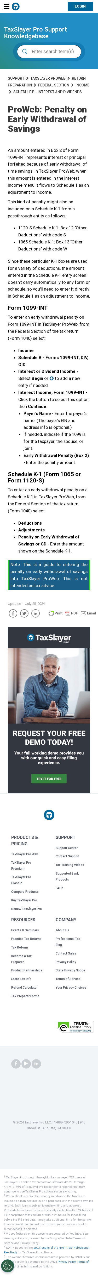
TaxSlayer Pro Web (24, 854)
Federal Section (53, 85)
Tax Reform (19, 947)
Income (82, 85)
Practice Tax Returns (26, 939)
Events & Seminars (25, 930)
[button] (41, 1028)
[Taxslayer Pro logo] (49, 815)
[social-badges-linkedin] (36, 1064)
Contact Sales (66, 953)
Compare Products (25, 892)
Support (16, 78)
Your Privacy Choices (71, 987)
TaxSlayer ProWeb (48, 78)
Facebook (13, 613)
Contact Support (67, 856)
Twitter (24, 613)
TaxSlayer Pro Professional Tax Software (16, 6)
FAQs (60, 888)
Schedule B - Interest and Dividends (47, 92)
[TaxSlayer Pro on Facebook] (16, 1064)
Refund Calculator (24, 987)
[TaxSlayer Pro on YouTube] (26, 1064)
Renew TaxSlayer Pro (26, 909)
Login (80, 6)
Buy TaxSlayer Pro (24, 900)
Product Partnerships (26, 970)
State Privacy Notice (70, 970)
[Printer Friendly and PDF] (72, 615)
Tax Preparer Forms (25, 996)
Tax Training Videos (70, 865)
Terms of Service (68, 979)
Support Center (67, 848)
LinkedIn (35, 613)
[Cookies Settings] (7, 1265)
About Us (62, 930)
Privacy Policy (66, 962)
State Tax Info (21, 979)
